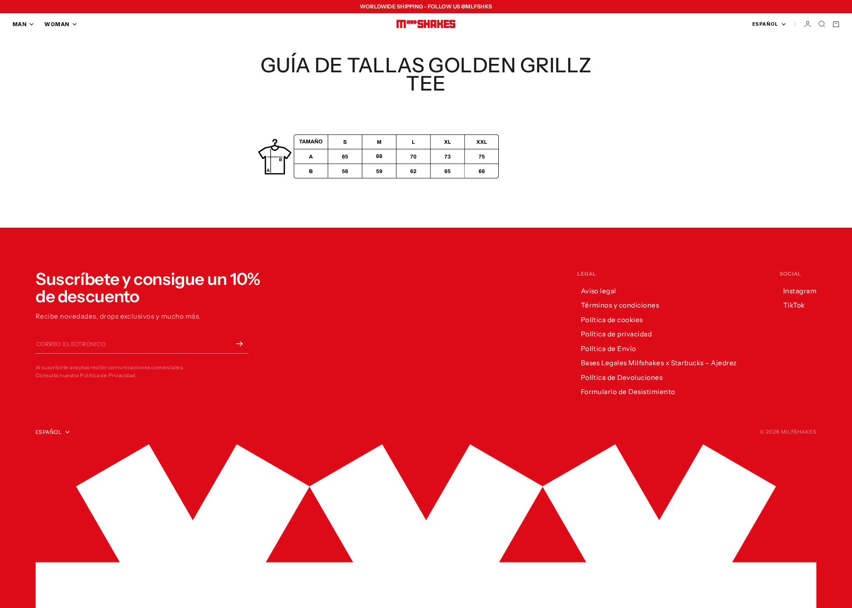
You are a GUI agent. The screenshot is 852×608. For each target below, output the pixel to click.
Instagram (799, 291)
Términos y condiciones (620, 305)
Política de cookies (612, 320)
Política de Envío (608, 348)
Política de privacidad (616, 334)
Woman (56, 24)
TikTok (794, 305)
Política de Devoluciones (622, 377)
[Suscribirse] (239, 344)
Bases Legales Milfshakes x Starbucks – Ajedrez (659, 363)
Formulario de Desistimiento (628, 391)
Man (19, 24)
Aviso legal (598, 291)
